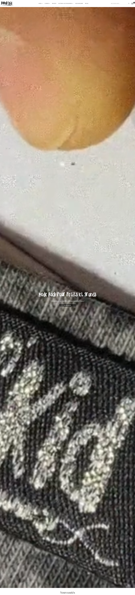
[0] (132, 4)
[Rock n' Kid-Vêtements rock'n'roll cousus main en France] (7, 3)
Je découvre (67, 305)
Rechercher (128, 3)
